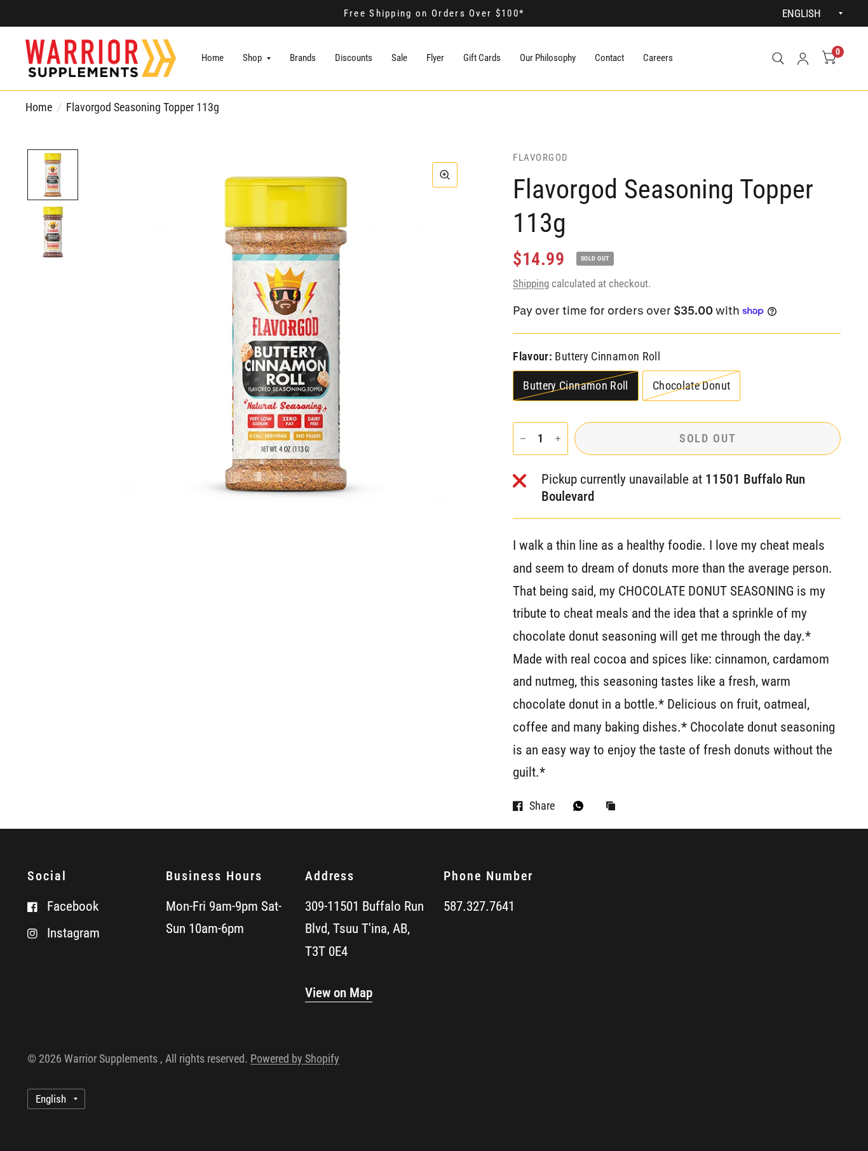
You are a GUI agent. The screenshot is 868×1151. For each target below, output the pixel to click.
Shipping (531, 283)
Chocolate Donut (691, 385)
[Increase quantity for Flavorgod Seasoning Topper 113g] (557, 438)
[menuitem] (212, 58)
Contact (609, 58)
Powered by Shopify (294, 1058)
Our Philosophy (548, 58)
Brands (303, 58)
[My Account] (802, 58)
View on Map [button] (338, 992)
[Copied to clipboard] (614, 807)
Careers (658, 58)
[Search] (778, 58)
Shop (252, 58)
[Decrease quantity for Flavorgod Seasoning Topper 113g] (522, 438)
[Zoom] (445, 174)
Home (212, 58)
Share (542, 806)
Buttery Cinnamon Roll (575, 385)
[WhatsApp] (581, 806)
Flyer (435, 58)
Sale (399, 58)
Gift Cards (482, 58)
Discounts (353, 58)
